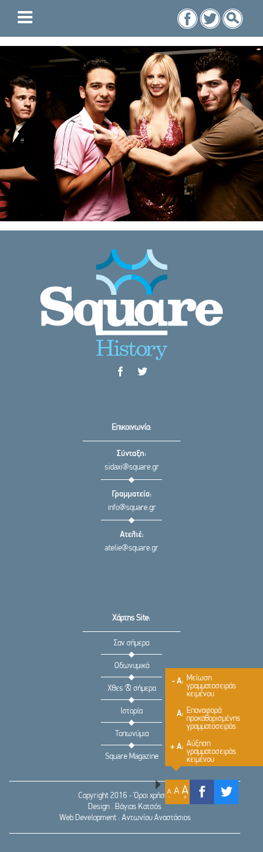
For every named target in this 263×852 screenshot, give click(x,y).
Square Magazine (131, 757)
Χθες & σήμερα (132, 689)
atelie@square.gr (131, 548)
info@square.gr (132, 508)
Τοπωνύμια (132, 734)
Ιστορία (131, 711)
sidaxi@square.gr (132, 467)
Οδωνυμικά (131, 666)
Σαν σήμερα (131, 643)
